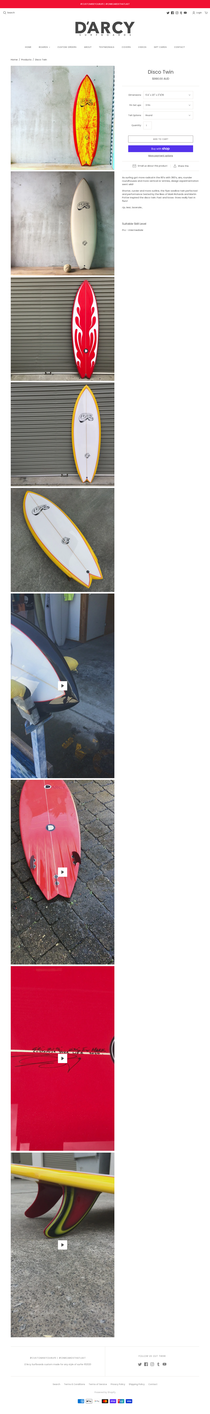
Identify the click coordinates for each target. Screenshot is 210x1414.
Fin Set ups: (135, 105)
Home (28, 47)
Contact (179, 47)
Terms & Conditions (74, 1384)
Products (26, 59)
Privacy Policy (118, 1384)
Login (199, 12)
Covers (126, 47)
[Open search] (4, 12)
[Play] (62, 685)
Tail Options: (134, 115)
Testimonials (106, 47)
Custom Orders (67, 47)
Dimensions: (135, 95)
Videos (142, 47)
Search (11, 12)
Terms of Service (98, 1384)
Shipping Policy (137, 1384)
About (88, 47)
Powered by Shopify (105, 1392)
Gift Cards (160, 47)
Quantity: (136, 125)
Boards (43, 47)
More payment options (160, 155)
